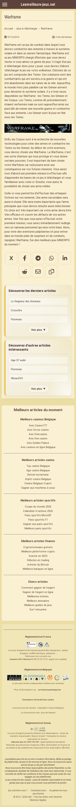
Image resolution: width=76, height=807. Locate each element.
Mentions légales (38, 800)
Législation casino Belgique (50, 708)
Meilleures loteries (38, 596)
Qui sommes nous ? (17, 790)
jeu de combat (35, 44)
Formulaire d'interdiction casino (38, 700)
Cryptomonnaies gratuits (38, 547)
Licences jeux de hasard (24, 708)
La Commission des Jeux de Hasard (38, 713)
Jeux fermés (38, 793)
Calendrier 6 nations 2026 (38, 511)
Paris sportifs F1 (38, 519)
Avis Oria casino (38, 438)
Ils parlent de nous (58, 790)
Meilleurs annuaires (38, 600)
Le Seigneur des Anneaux (25, 301)
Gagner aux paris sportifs (38, 524)
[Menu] (5, 4)
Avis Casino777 (38, 425)
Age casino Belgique (38, 470)
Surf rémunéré (38, 609)
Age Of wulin (18, 360)
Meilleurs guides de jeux (38, 605)
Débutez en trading (38, 560)
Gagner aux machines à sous (38, 487)
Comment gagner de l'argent (38, 587)
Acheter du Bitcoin (38, 564)
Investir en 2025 (38, 556)
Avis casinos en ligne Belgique (38, 447)
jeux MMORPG (61, 240)
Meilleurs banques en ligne (38, 568)
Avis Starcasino (38, 434)
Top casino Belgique (38, 466)
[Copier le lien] (51, 272)
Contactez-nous (38, 790)
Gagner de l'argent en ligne (38, 592)
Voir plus (38, 329)
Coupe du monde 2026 (38, 506)
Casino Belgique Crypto (38, 483)
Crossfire (16, 310)
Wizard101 (17, 378)
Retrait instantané (38, 474)
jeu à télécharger (50, 177)
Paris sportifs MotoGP (38, 515)
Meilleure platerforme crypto (38, 551)
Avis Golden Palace (38, 442)
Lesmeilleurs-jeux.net (38, 4)
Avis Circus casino (38, 429)
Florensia (16, 319)
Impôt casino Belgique (38, 479)
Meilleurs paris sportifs (38, 528)
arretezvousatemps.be (49, 690)
